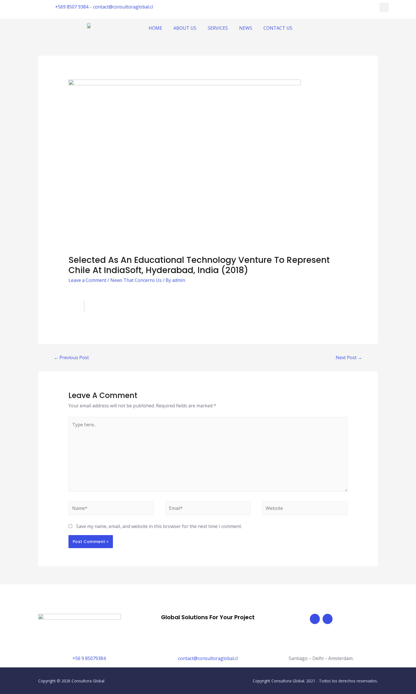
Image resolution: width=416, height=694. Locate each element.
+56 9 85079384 (89, 658)
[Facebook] (315, 619)
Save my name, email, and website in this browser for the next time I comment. (159, 526)
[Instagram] (328, 619)
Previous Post (71, 357)
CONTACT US (277, 28)
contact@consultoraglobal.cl (123, 7)
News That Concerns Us (136, 280)
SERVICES (218, 28)
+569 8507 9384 (71, 7)
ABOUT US (184, 28)
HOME (155, 28)
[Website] (305, 509)
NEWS (245, 28)
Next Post (349, 357)
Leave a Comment (87, 280)
